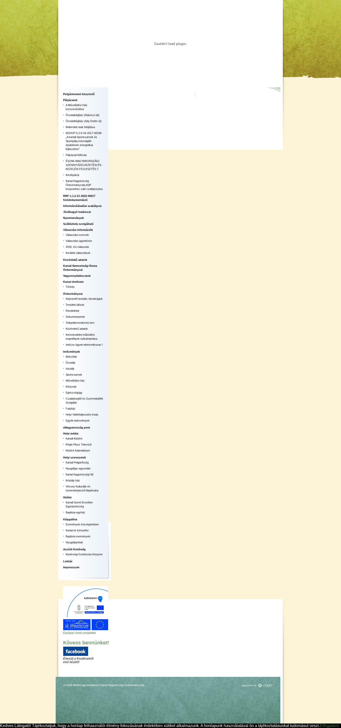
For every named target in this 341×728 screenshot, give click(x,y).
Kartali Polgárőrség (77, 462)
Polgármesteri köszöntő (79, 94)
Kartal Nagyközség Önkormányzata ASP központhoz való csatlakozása (84, 184)
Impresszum (71, 567)
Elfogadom (329, 726)
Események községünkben (82, 524)
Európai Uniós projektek (79, 633)
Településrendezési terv (80, 322)
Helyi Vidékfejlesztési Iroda (82, 414)
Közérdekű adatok (75, 259)
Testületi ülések (75, 304)
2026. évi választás (77, 246)
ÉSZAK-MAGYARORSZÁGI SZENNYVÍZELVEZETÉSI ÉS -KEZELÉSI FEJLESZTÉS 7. (84, 164)
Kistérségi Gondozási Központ (84, 554)
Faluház (70, 408)
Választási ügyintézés (79, 240)
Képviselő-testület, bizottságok (84, 298)
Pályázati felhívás (76, 154)
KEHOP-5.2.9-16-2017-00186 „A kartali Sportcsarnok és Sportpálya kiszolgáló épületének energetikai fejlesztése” (84, 141)
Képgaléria (70, 519)
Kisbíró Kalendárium (78, 450)
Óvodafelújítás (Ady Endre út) (84, 121)
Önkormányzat (73, 293)
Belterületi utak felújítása (80, 127)
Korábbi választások (78, 252)
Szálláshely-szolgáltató (78, 223)
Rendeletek (72, 310)
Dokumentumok (75, 316)
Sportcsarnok (74, 374)
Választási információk (78, 229)
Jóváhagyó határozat (77, 211)
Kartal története (73, 281)
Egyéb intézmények (78, 420)
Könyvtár (71, 386)
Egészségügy (74, 392)
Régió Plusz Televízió (79, 444)
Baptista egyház (75, 512)
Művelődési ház (75, 380)
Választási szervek (77, 234)
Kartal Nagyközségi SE (80, 474)
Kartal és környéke (77, 530)
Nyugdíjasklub (74, 542)
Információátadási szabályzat (82, 205)
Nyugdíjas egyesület (78, 468)
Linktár (67, 561)
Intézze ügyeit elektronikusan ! (84, 344)
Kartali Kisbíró (74, 438)
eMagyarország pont (76, 427)
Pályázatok (70, 100)
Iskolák (70, 368)
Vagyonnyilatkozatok (77, 275)
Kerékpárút (72, 174)
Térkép (70, 286)
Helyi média (70, 433)
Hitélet (67, 497)
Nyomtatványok (73, 217)
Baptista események (78, 536)
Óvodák (70, 362)
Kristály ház (73, 480)
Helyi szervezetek (74, 457)
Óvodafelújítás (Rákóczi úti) (82, 115)
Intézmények (71, 351)
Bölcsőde (71, 356)
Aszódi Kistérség (74, 549)
